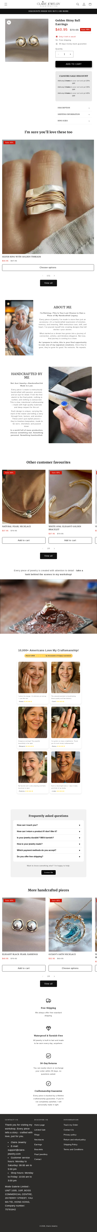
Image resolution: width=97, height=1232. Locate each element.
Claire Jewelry (51, 1226)
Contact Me (48, 872)
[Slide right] (54, 275)
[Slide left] (42, 275)
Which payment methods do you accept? (48, 850)
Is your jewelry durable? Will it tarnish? (48, 838)
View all (48, 283)
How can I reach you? (48, 825)
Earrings (38, 1144)
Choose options (48, 267)
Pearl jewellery (41, 1154)
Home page (39, 1125)
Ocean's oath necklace (62, 954)
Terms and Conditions (73, 1149)
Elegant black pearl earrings (20, 954)
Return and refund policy (75, 1140)
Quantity (59, 49)
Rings (37, 1135)
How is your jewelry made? (48, 844)
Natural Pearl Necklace (16, 526)
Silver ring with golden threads (21, 257)
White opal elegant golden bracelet (65, 528)
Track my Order (71, 1125)
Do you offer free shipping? (48, 856)
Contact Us (69, 1130)
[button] (6, 4)
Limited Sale (39, 1130)
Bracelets (38, 1149)
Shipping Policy (71, 1144)
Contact (37, 1159)
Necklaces (39, 1140)
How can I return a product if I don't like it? (48, 831)
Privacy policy (70, 1135)
